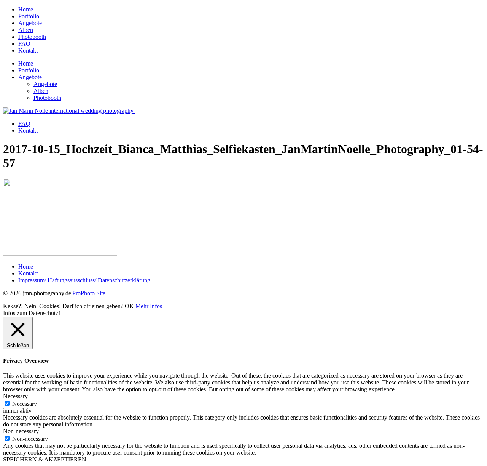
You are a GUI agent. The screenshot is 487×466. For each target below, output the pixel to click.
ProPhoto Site (88, 293)
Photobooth (32, 37)
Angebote (30, 23)
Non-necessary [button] (21, 431)
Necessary (24, 403)
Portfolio (28, 16)
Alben (25, 30)
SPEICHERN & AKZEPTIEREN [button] (44, 459)
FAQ (24, 43)
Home (25, 9)
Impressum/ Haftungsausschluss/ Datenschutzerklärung (84, 280)
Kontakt (28, 50)
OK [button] (129, 306)
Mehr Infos (148, 306)
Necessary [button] (15, 396)
